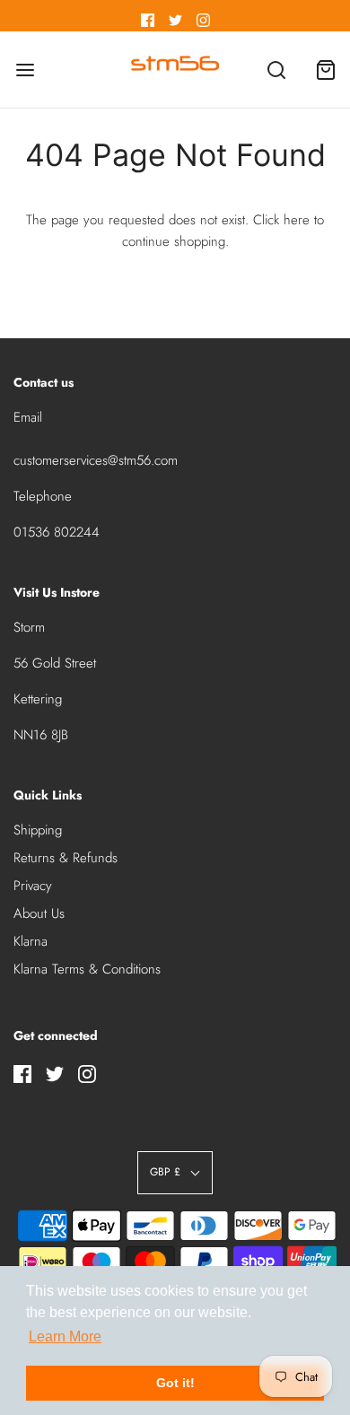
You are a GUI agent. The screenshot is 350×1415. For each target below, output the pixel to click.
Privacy (32, 885)
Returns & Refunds (65, 858)
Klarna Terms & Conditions (87, 969)
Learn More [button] (65, 1336)
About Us (39, 913)
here (297, 220)
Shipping (37, 830)
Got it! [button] (175, 1383)
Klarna (30, 941)
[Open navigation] (24, 69)
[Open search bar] (276, 69)
